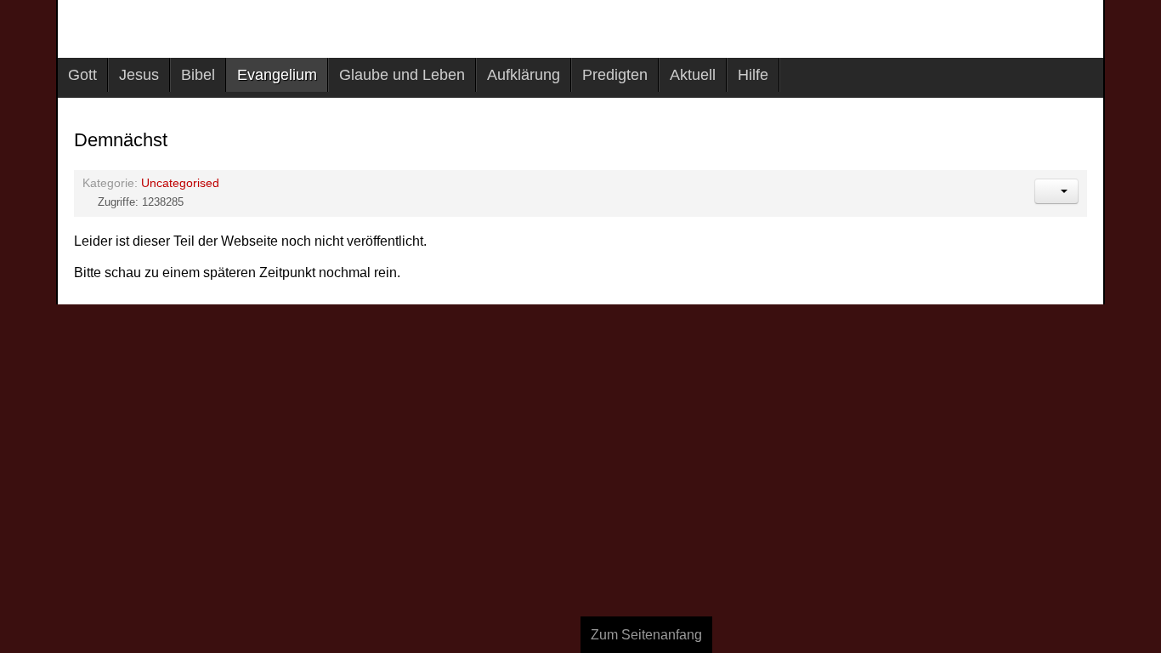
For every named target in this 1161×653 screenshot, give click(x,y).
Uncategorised (180, 183)
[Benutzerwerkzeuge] (1056, 191)
